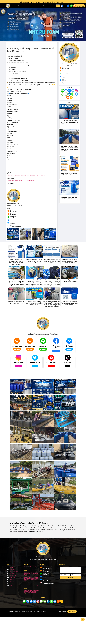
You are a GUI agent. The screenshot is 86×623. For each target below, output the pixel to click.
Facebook (11, 220)
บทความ (32, 6)
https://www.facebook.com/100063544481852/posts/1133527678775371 (26, 175)
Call (77, 5)
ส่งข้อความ (12, 223)
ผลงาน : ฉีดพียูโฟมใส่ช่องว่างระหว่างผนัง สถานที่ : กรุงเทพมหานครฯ (69, 281)
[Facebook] (66, 90)
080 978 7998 (13, 214)
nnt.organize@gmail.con (15, 226)
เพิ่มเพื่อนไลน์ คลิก (13, 216)
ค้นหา (50, 6)
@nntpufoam (13, 217)
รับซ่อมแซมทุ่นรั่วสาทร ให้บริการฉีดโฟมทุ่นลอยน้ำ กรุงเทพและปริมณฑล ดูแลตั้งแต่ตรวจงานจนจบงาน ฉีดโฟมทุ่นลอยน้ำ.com (31, 579)
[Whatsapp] (72, 94)
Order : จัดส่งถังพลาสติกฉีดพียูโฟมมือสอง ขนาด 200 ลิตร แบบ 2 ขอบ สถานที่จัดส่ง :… (69, 122)
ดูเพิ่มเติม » (63, 125)
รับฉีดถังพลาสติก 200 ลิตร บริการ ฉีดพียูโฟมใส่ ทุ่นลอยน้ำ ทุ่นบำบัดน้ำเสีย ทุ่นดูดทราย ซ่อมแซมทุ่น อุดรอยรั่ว (31, 591)
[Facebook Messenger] (69, 90)
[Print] (67, 97)
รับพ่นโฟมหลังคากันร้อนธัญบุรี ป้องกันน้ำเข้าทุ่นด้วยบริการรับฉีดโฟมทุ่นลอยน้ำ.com (31, 573)
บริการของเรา (25, 6)
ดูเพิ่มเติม (25, 570)
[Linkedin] (69, 94)
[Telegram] (76, 94)
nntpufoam (67, 362)
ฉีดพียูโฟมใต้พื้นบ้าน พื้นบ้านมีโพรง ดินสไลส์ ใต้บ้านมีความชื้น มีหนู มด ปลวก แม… (34, 303)
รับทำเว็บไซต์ (32, 611)
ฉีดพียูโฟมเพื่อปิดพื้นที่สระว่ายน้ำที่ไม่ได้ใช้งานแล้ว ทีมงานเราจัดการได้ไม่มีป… (52, 261)
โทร (10, 210)
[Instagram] (76, 90)
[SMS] (62, 94)
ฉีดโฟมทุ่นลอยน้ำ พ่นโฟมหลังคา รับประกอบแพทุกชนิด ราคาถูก (21, 180)
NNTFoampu (18, 362)
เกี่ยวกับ (39, 6)
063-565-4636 (30, 346)
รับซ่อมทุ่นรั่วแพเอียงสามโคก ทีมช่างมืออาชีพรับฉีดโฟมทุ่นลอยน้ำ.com (34, 261)
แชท (10, 222)
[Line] (62, 90)
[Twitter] (72, 90)
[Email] (66, 94)
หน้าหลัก (19, 6)
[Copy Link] (71, 97)
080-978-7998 (80, 6)
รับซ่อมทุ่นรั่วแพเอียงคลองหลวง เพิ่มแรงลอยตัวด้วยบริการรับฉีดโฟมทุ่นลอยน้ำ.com (69, 261)
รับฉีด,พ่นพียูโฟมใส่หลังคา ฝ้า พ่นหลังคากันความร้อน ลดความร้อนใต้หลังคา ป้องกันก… (30, 568)
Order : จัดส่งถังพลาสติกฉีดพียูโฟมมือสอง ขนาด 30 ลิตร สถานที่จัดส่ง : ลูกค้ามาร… (69, 303)
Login (44, 6)
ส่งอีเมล (11, 225)
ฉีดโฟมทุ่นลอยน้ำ (56, 346)
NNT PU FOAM (35, 362)
